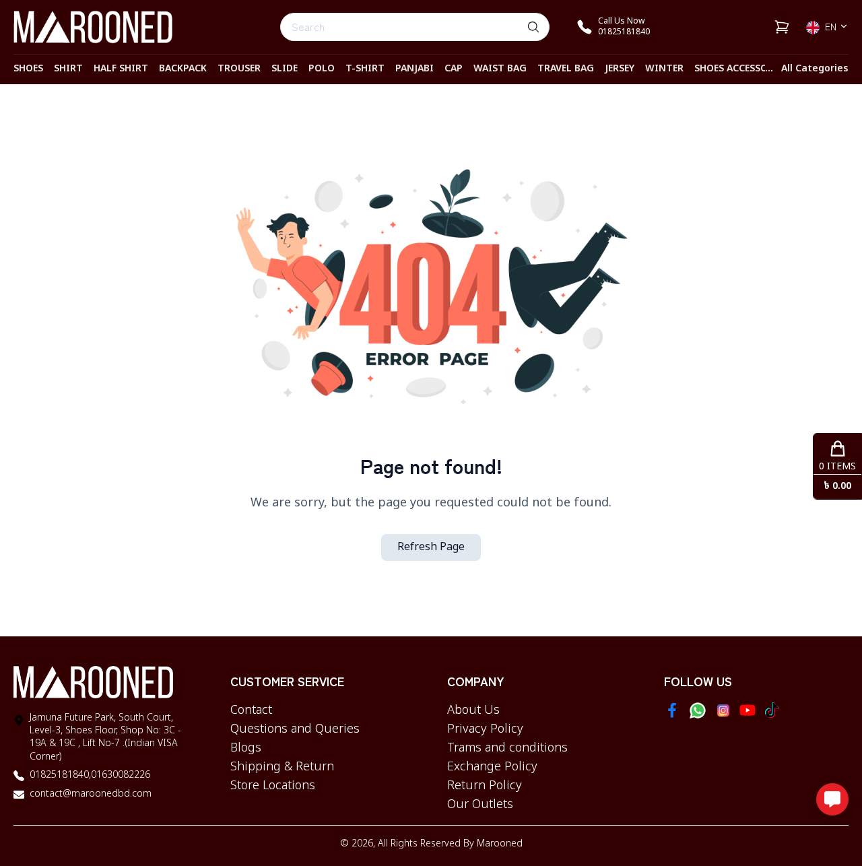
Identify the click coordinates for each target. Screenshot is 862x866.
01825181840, (60, 775)
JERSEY (619, 69)
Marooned (500, 844)
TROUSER (239, 69)
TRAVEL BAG (565, 69)
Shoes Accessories (741, 69)
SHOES (28, 69)
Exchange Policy (492, 767)
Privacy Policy (485, 729)
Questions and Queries (295, 729)
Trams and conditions (507, 748)
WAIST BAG (500, 69)
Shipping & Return (282, 767)
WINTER (664, 69)
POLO (321, 69)
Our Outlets (480, 805)
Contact (251, 710)
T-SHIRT (365, 69)
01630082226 (120, 775)
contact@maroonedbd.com (91, 794)
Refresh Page (431, 547)
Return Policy (484, 786)
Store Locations (272, 786)
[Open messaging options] (832, 799)
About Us (473, 710)
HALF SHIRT (121, 69)
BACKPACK (183, 69)
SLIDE (284, 69)
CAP (453, 69)
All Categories (815, 69)
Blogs (245, 748)
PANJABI (414, 69)
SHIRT (68, 69)
